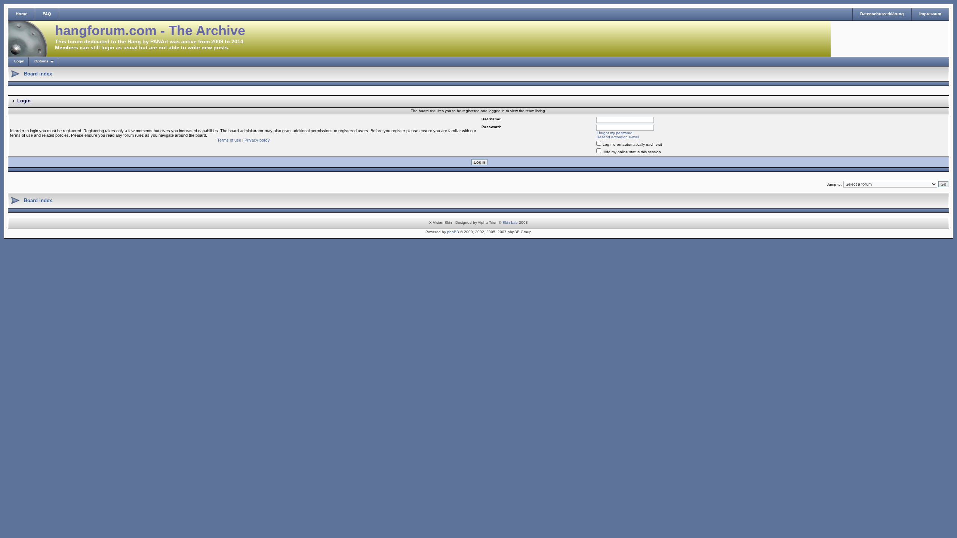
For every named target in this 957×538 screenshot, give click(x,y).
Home (21, 14)
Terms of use (229, 140)
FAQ (47, 14)
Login (19, 61)
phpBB (453, 232)
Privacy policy (257, 140)
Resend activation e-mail (618, 137)
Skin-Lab (510, 222)
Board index (38, 74)
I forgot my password (615, 133)
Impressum (930, 14)
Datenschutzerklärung (882, 14)
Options (41, 61)
